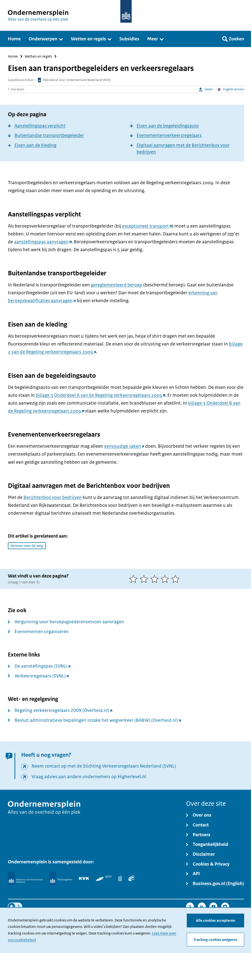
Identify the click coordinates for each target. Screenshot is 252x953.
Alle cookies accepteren (215, 920)
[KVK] (84, 878)
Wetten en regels (38, 56)
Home (13, 56)
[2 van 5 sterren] (145, 579)
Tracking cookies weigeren (215, 939)
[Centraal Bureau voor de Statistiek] (120, 878)
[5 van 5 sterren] (176, 579)
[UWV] (131, 878)
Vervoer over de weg (27, 545)
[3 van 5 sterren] (155, 579)
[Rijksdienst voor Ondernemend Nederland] (25, 878)
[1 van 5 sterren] (134, 579)
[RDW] (104, 878)
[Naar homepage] (126, 11)
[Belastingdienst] (60, 878)
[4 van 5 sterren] (166, 579)
